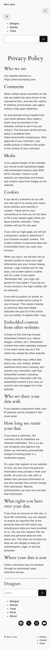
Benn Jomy (9, 4)
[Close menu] (7, 16)
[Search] (43, 39)
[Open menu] (45, 11)
